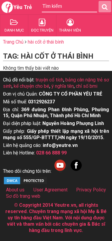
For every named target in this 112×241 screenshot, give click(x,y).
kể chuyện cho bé (31, 86)
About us (15, 190)
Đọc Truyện (42, 30)
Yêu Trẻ (22, 7)
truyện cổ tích (49, 80)
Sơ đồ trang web (23, 196)
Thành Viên (70, 30)
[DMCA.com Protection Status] (25, 183)
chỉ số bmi (86, 86)
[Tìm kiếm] (105, 6)
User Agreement (50, 190)
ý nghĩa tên (62, 86)
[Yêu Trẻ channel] (60, 171)
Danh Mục (14, 30)
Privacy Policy (91, 190)
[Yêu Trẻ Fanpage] (76, 171)
